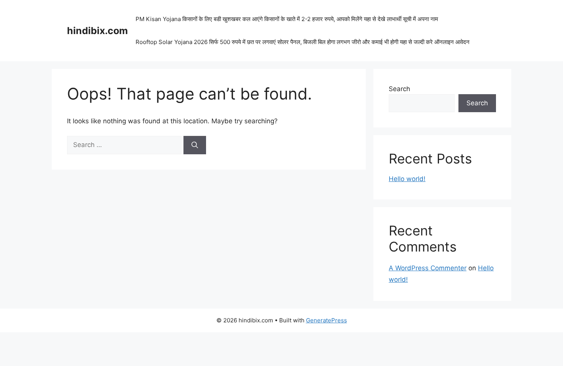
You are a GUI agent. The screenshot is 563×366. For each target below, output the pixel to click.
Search (399, 89)
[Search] (194, 145)
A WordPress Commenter (427, 268)
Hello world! (407, 179)
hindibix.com (97, 30)
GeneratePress (326, 320)
